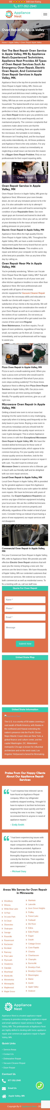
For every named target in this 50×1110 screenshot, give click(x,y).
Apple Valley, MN (16, 1096)
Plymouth (8, 960)
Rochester (8, 944)
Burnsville (32, 963)
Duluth (31, 940)
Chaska (31, 951)
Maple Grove (9, 991)
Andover (31, 991)
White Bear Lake (11, 909)
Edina (30, 928)
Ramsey (7, 952)
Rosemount (9, 940)
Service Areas (9, 1050)
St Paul (7, 913)
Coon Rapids (33, 947)
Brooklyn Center (35, 971)
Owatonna (8, 964)
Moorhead (8, 972)
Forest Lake (33, 916)
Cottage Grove (34, 944)
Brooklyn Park (34, 967)
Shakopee (8, 928)
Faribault (31, 920)
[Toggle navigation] (45, 14)
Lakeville (32, 904)
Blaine (30, 979)
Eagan (31, 936)
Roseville (8, 936)
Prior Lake (8, 956)
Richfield (7, 948)
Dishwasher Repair (12, 1059)
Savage (7, 932)
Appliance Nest (29, 1106)
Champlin (32, 959)
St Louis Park (9, 917)
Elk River (32, 924)
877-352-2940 (26, 6)
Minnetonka (9, 980)
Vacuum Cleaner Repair (14, 1063)
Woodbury (8, 901)
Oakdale (7, 968)
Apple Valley (14, 42)
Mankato (32, 900)
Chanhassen (33, 955)
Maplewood (9, 987)
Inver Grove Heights (36, 908)
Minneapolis (9, 983)
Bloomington (33, 975)
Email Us (12, 1088)
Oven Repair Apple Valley (31, 42)
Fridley (31, 912)
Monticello (8, 976)
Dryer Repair (9, 1068)
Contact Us (8, 1054)
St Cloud (7, 921)
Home (4, 42)
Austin (30, 983)
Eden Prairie (33, 932)
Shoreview (8, 924)
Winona (7, 905)
